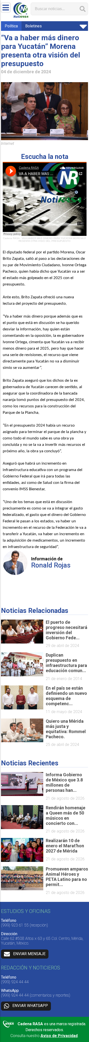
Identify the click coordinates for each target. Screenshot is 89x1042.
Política (11, 26)
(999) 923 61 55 (15, 925)
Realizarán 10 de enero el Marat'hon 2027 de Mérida (65, 845)
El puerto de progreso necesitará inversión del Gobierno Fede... (66, 630)
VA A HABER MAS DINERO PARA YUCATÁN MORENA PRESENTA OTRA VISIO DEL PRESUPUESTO (52, 239)
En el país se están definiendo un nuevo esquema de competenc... (66, 695)
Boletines (33, 26)
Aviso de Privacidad (59, 1035)
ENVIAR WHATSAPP (30, 1006)
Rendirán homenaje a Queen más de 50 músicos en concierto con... (65, 815)
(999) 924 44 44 (15, 982)
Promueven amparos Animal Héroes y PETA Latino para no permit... (67, 876)
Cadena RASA (11, 238)
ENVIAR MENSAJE (29, 953)
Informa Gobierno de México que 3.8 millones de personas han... (64, 782)
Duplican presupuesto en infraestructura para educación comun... (66, 662)
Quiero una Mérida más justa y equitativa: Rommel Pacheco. (66, 729)
